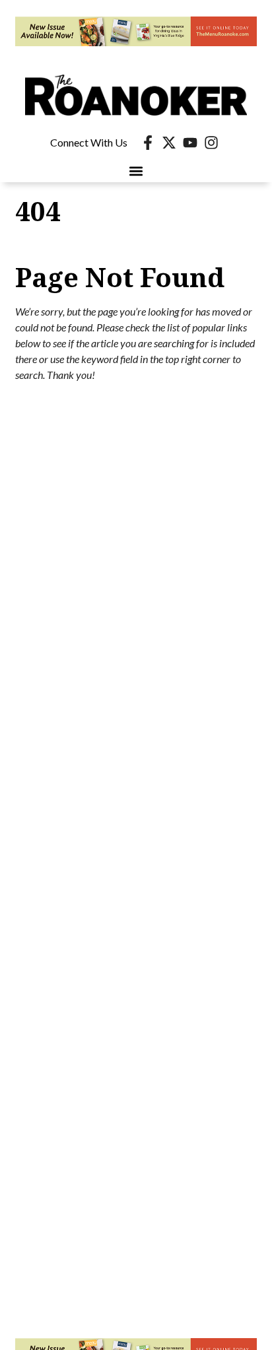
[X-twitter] (169, 142)
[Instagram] (211, 142)
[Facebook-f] (147, 142)
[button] (136, 171)
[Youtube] (190, 142)
